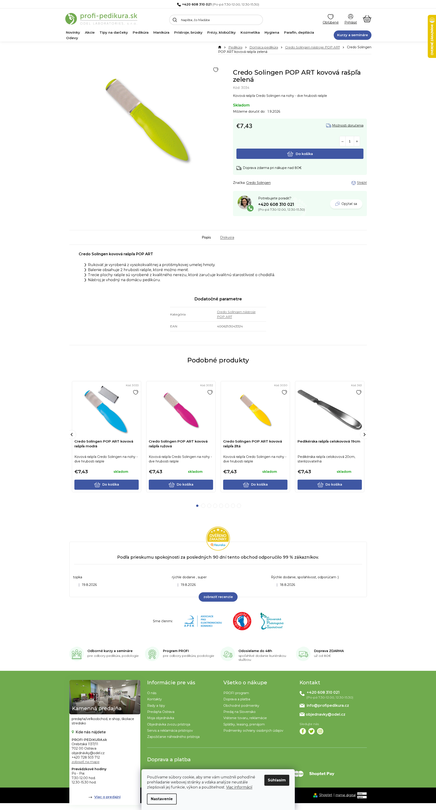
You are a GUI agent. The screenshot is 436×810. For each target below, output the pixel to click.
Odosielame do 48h (255, 651)
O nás (151, 693)
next (364, 434)
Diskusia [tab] (227, 237)
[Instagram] (320, 731)
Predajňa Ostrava (160, 712)
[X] (311, 731)
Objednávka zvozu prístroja (168, 724)
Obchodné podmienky (241, 706)
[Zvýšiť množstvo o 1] (357, 141)
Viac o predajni (107, 797)
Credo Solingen (258, 183)
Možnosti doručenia (347, 126)
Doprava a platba (236, 699)
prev (71, 434)
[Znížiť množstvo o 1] (342, 141)
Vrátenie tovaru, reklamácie (245, 718)
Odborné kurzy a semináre (110, 651)
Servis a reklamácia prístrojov (170, 730)
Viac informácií (239, 787)
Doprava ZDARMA (329, 651)
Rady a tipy (156, 706)
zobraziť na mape (86, 762)
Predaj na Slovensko (239, 712)
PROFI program (236, 693)
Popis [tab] (206, 237)
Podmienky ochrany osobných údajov (253, 730)
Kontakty (154, 699)
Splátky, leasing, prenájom (244, 724)
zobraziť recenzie (218, 597)
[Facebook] (303, 731)
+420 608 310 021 (196, 4)
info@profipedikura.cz (328, 705)
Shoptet (325, 795)
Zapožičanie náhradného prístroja (173, 737)
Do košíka (304, 154)
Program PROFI (176, 651)
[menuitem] (73, 32)
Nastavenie (162, 799)
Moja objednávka (160, 718)
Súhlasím (277, 780)
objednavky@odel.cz (325, 714)
